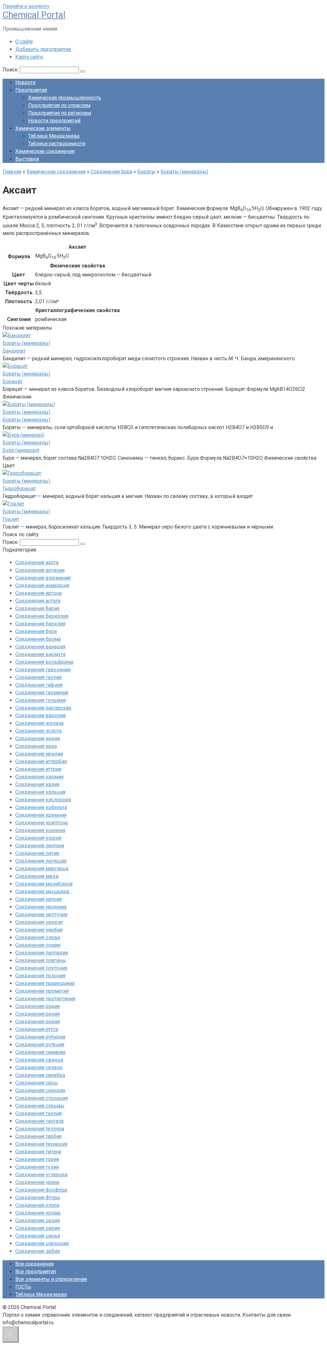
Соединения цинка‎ (37, 1236)
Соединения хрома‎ (37, 1213)
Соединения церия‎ (37, 1228)
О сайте (24, 42)
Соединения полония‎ (40, 976)
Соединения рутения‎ (39, 1045)
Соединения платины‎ (40, 960)
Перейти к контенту (26, 6)
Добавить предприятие (43, 49)
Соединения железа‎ (39, 723)
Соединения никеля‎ (39, 922)
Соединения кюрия (38, 838)
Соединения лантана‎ (39, 846)
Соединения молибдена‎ (43, 884)
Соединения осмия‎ (37, 945)
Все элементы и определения (51, 1279)
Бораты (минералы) (26, 420)
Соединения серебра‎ (40, 1075)
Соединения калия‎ (37, 784)
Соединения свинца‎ (39, 1060)
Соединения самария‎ (40, 1052)
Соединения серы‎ (36, 1083)
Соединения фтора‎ (37, 1198)
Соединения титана (38, 1152)
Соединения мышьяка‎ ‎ (42, 891)
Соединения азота (36, 562)
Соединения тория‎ (37, 1159)
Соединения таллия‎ (38, 1113)
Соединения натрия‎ (38, 899)
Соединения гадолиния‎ (43, 670)
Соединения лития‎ (37, 853)
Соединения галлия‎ (38, 677)
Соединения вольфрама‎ (44, 662)
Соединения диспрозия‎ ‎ (43, 708)
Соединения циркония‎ (42, 1243)
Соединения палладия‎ (41, 953)
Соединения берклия (40, 624)
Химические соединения (44, 151)
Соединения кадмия (39, 777)
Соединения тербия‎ (38, 1136)
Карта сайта (29, 57)
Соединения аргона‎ (38, 593)
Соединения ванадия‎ (40, 647)
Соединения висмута (40, 654)
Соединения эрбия (37, 1251)
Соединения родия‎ (37, 1022)
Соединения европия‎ (40, 716)
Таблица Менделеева (54, 136)
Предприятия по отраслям (59, 105)
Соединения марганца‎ (41, 869)
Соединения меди (36, 876)
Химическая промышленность (64, 98)
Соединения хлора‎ (37, 1205)
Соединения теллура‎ (39, 1129)
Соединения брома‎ (38, 639)
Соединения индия (37, 738)
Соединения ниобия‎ (39, 930)
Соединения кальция (40, 792)
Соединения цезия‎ (37, 1220)
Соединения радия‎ (37, 1006)
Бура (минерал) (21, 450)
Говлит (11, 519)
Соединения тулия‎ (37, 1167)
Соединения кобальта (41, 807)
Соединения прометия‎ (42, 991)
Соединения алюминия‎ (43, 578)
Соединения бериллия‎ (41, 616)
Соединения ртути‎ (36, 1029)
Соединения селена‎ (38, 1067)
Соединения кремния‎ (40, 815)
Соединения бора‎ (36, 631)
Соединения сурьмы (40, 1106)
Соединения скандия (40, 1090)
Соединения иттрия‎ (38, 769)
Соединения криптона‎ (41, 823)
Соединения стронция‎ (41, 1098)
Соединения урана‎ (37, 1182)
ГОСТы (23, 1287)
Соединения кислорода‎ (43, 800)
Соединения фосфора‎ (41, 1190)
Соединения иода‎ (36, 746)
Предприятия (31, 90)
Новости (25, 82)
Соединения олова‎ (37, 937)
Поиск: (11, 70)
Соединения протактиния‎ (45, 999)
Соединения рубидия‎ (40, 1037)
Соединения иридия (39, 754)
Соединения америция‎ (42, 585)
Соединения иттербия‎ (41, 761)
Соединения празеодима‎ (44, 983)
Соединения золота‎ (38, 731)
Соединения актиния (40, 570)
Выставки (27, 159)
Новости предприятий (54, 121)
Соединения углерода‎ (41, 1175)
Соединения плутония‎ (41, 968)
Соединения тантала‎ (39, 1121)
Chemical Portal (34, 15)
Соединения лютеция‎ (40, 861)
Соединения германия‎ (41, 693)
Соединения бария (37, 608)
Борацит (13, 381)
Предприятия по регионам (59, 113)
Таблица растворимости (56, 144)
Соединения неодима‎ (40, 907)
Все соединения (34, 1264)
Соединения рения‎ (37, 1014)
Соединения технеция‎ (41, 1144)
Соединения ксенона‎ (40, 830)
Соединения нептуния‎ (41, 914)
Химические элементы (43, 128)
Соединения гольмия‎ (40, 700)
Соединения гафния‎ (39, 685)
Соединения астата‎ (37, 601)
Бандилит (14, 351)
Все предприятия (35, 1271)
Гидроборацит (19, 489)
